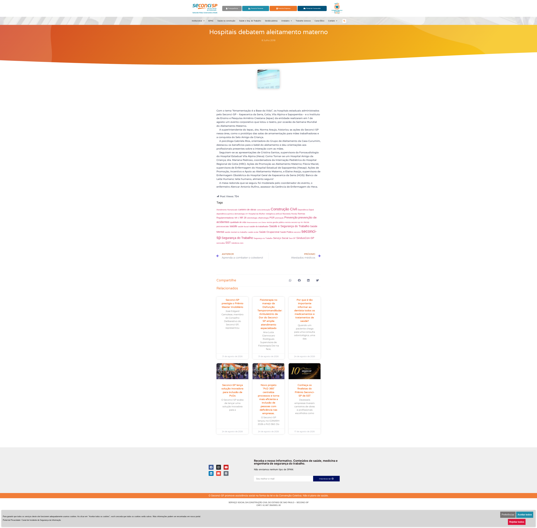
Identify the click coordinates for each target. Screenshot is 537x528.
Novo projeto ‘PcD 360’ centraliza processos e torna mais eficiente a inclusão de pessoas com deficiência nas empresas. (268, 399)
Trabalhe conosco (303, 21)
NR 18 (243, 217)
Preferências (508, 514)
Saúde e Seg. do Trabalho (250, 21)
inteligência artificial (274, 214)
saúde (233, 226)
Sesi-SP (292, 238)
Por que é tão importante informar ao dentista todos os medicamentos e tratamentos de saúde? (304, 310)
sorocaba (220, 243)
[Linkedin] (211, 473)
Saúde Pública (286, 232)
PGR (272, 217)
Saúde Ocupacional (269, 232)
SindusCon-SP (305, 238)
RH (302, 222)
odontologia (252, 218)
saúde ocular (253, 232)
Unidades (285, 21)
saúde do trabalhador (258, 226)
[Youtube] (226, 467)
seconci (297, 232)
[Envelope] (218, 473)
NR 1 (237, 218)
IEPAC (211, 21)
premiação (279, 218)
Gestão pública (271, 21)
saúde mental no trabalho (236, 232)
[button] (344, 21)
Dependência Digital (306, 210)
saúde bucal (243, 226)
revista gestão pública (275, 222)
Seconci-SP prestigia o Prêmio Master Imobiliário (232, 303)
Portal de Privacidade (11, 520)
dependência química (225, 214)
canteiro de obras (247, 209)
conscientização (263, 210)
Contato (331, 21)
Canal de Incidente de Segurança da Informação (41, 520)
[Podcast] (226, 473)
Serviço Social (280, 238)
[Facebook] (211, 467)
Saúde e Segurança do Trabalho (289, 226)
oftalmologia (263, 218)
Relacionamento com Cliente (256, 222)
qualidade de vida (238, 222)
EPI (246, 214)
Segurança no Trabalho (263, 238)
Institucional (197, 21)
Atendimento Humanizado (226, 210)
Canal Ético (319, 21)
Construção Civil (284, 209)
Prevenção (291, 217)
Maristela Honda (289, 214)
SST (228, 242)
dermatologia (239, 214)
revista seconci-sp (292, 222)
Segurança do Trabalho (237, 238)
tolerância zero (237, 243)
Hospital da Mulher (257, 214)
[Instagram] (218, 467)
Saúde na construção (226, 21)
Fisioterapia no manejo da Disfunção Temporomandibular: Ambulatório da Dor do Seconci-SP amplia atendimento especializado (269, 314)
